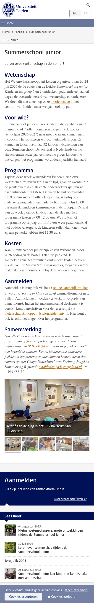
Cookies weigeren (64, 597)
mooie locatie (60, 101)
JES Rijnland (40, 345)
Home (6, 32)
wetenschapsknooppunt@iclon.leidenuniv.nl (36, 313)
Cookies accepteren (23, 597)
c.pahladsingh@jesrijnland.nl (60, 366)
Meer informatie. (76, 590)
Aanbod (19, 32)
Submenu (13, 40)
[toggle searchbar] (88, 4)
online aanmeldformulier (70, 287)
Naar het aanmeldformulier (70, 499)
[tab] (13, 444)
